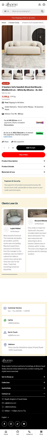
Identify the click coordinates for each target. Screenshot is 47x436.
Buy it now (23, 154)
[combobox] (23, 11)
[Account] (39, 4)
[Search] (42, 11)
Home (4, 22)
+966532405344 (10, 407)
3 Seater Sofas (14, 22)
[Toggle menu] (3, 4)
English (4, 417)
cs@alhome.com (10, 403)
